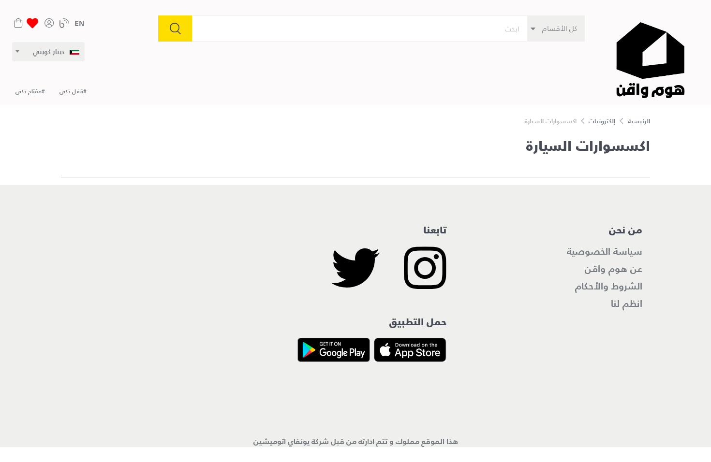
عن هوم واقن (613, 268)
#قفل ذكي (73, 91)
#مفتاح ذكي (30, 91)
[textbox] (56, 51)
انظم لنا (626, 303)
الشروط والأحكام (608, 286)
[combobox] (48, 51)
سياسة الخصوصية (604, 251)
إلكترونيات (602, 121)
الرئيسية (639, 121)
